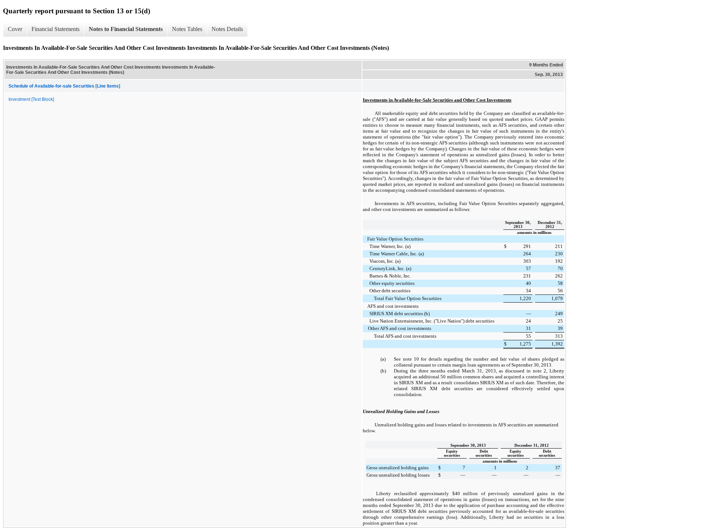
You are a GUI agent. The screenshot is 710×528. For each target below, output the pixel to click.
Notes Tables (187, 29)
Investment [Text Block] (31, 99)
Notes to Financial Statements (126, 29)
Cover (15, 29)
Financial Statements (55, 29)
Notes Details (227, 29)
